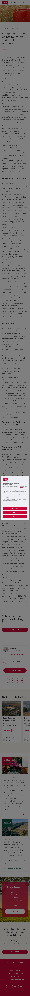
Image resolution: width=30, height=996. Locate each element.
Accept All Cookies (15, 516)
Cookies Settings (15, 508)
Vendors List (5, 504)
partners (21, 487)
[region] (15, 498)
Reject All (15, 512)
